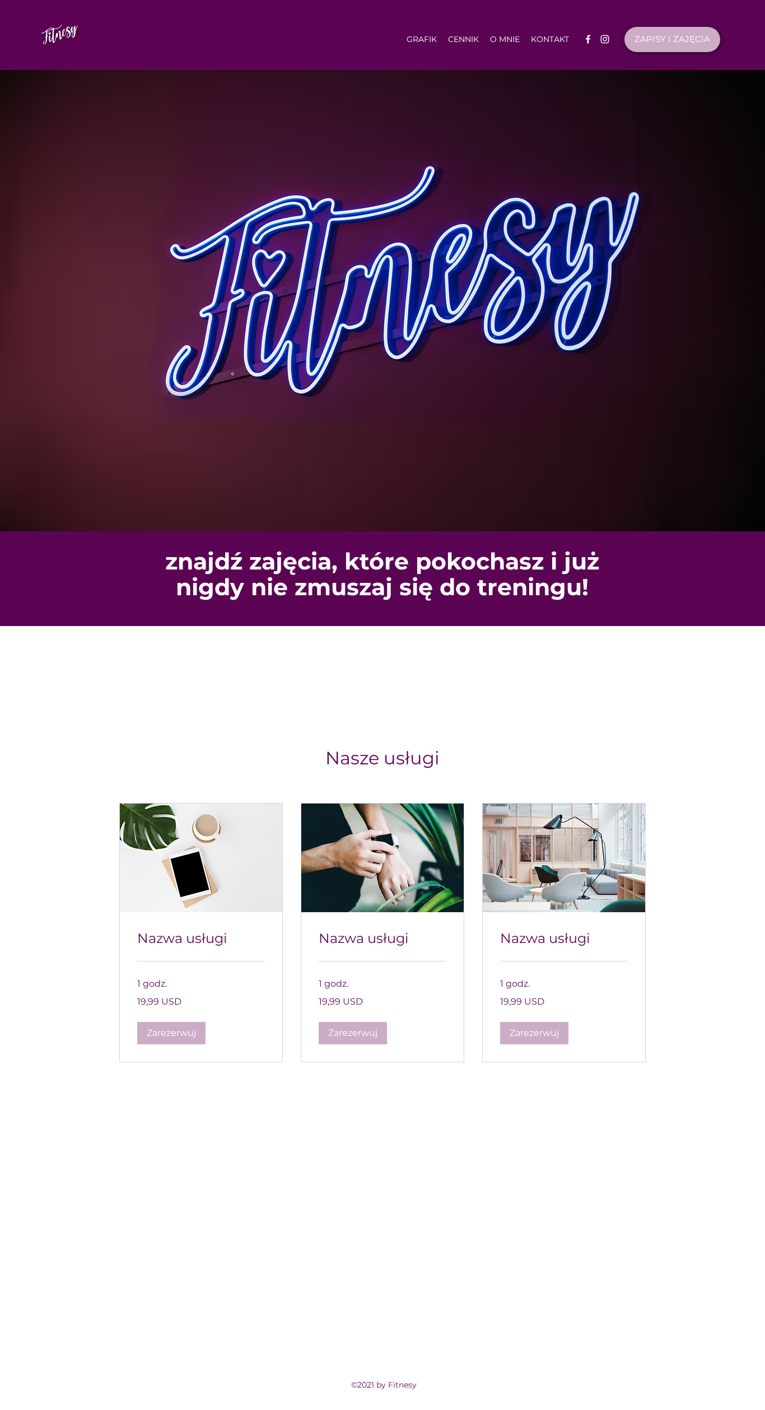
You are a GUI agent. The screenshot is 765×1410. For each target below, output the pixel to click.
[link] (201, 938)
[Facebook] (588, 39)
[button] (171, 1033)
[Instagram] (604, 39)
